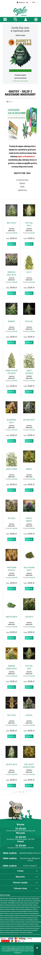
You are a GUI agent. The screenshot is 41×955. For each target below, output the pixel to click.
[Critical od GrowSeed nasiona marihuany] (29, 311)
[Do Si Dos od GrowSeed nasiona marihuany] (11, 705)
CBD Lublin (28, 898)
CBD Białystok (11, 903)
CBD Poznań (19, 903)
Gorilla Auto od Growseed (20, 81)
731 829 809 (20, 846)
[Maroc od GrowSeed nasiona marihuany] (29, 458)
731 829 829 (20, 829)
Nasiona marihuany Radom (17, 922)
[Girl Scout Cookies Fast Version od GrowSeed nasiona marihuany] (29, 754)
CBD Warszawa (4, 898)
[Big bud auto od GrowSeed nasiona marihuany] (29, 409)
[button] (5, 19)
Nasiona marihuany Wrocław (24, 905)
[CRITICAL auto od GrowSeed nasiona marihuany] (29, 212)
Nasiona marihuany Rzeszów (33, 922)
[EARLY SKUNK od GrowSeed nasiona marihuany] (11, 458)
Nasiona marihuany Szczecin (8, 924)
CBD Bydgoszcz (12, 901)
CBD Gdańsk (35, 898)
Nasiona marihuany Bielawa (31, 913)
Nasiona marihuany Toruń (7, 928)
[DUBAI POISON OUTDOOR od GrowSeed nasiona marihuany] (11, 360)
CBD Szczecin (3, 901)
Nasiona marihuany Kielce (17, 926)
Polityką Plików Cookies (13, 949)
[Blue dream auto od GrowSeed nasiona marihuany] (29, 557)
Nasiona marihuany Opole (7, 932)
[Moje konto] (25, 19)
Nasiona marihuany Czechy (30, 917)
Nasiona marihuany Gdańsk (7, 909)
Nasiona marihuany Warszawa (8, 905)
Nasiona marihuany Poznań (32, 907)
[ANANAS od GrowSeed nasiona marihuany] (11, 311)
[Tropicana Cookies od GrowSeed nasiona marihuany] (11, 557)
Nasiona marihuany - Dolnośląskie (24, 920)
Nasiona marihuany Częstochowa (14, 913)
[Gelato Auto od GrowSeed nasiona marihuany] (11, 754)
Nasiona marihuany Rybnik (30, 930)
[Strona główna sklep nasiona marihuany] (20, 10)
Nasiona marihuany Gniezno (22, 915)
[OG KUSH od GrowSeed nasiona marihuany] (11, 508)
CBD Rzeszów (28, 901)
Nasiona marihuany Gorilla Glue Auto (20, 70)
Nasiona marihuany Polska (31, 903)
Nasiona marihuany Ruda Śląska (23, 932)
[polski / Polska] (27, 2)
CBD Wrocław (13, 898)
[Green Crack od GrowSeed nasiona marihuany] (11, 606)
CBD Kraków (20, 898)
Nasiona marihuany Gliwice (32, 926)
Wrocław (20, 824)
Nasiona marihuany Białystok (19, 911)
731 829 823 (20, 837)
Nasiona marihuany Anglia (7, 920)
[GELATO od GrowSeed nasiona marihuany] (29, 705)
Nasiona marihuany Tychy (21, 928)
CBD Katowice (36, 901)
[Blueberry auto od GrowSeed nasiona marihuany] (11, 409)
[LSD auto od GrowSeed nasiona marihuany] (29, 606)
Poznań (20, 841)
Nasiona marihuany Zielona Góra (13, 917)
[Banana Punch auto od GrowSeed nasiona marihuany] (11, 655)
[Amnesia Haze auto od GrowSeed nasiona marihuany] (11, 261)
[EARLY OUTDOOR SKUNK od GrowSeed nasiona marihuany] (29, 360)
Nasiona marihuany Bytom (7, 915)
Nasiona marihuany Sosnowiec (25, 924)
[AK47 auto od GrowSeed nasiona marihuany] (11, 212)
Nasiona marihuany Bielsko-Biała (13, 930)
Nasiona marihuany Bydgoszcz (24, 909)
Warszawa (20, 833)
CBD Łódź (20, 901)
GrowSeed (14, 233)
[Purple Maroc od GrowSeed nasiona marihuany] (29, 508)
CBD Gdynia (4, 903)
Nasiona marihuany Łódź (17, 907)
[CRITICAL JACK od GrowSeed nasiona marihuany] (29, 655)
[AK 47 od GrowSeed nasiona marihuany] (29, 261)
